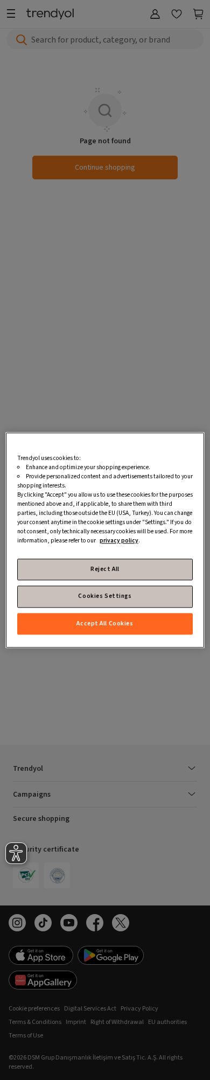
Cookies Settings (104, 596)
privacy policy (119, 540)
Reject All (105, 569)
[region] (105, 540)
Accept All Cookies (104, 623)
